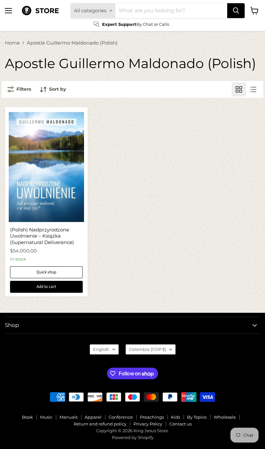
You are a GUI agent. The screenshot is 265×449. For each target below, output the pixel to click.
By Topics (197, 417)
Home (12, 43)
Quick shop (46, 272)
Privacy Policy (147, 423)
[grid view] (239, 89)
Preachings (152, 417)
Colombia (147, 349)
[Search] (236, 10)
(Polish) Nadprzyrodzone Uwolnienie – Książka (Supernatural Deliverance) (42, 236)
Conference (121, 417)
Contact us (180, 423)
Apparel (93, 417)
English (101, 349)
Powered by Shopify (133, 437)
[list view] (253, 89)
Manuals (68, 417)
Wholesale (225, 417)
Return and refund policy (100, 423)
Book (27, 417)
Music (46, 417)
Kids (175, 417)
